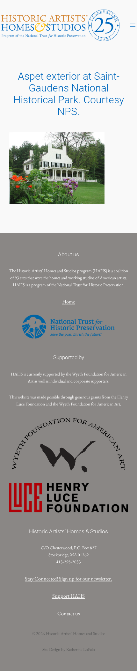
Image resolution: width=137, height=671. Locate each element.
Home (68, 301)
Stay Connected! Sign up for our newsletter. (68, 578)
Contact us (68, 613)
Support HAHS (68, 595)
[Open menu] (133, 25)
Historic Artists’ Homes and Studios (46, 271)
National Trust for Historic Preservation (90, 285)
